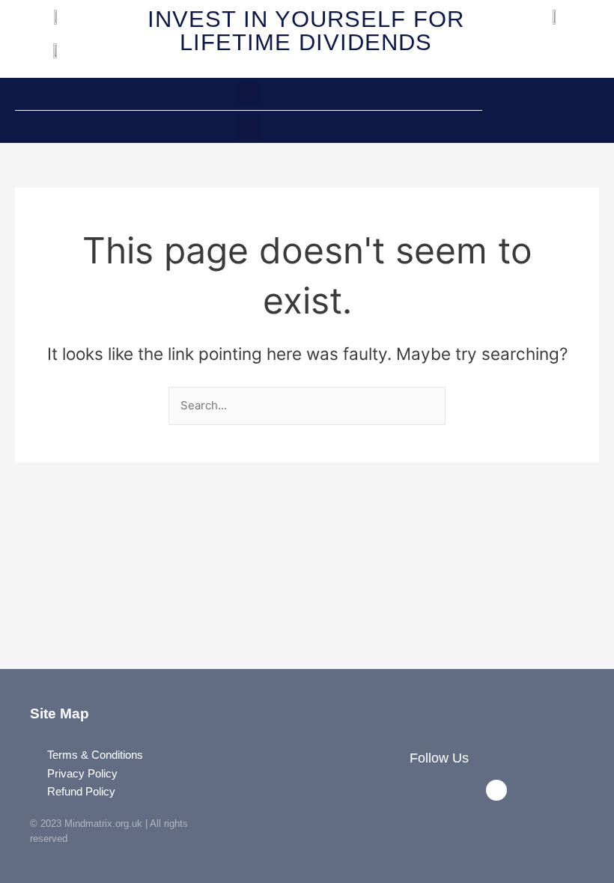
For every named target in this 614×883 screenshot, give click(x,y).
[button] (248, 94)
